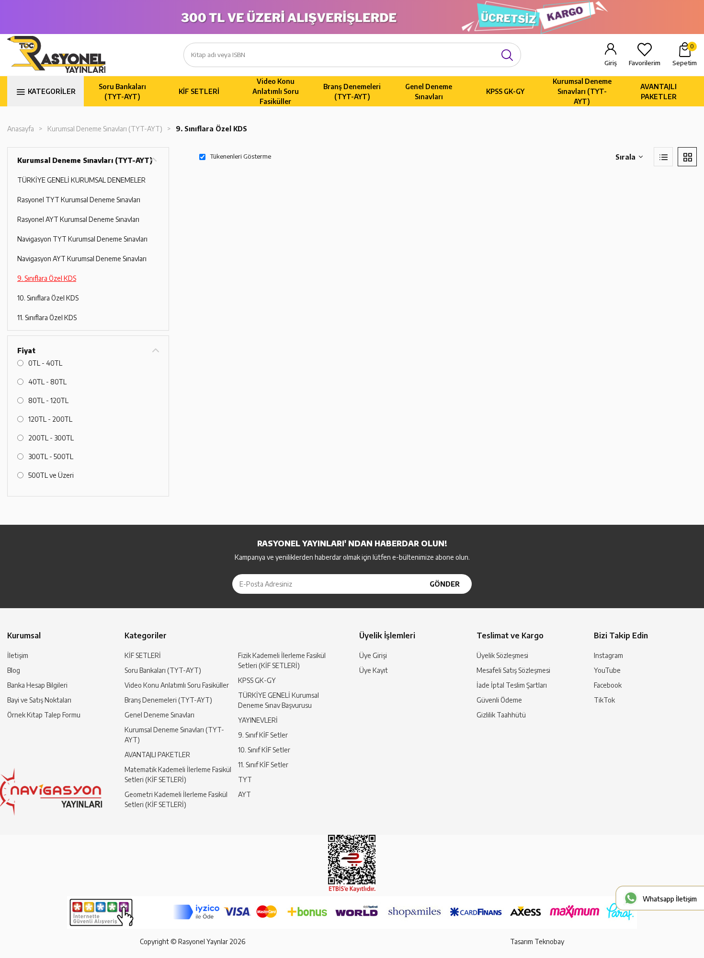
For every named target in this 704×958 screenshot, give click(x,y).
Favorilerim (644, 63)
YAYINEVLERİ (258, 720)
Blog (13, 670)
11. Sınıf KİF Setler (263, 765)
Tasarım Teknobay (537, 941)
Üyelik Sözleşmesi (502, 655)
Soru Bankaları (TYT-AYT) (122, 91)
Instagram (608, 655)
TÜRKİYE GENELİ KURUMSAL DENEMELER (81, 180)
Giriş (610, 63)
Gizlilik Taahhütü (501, 715)
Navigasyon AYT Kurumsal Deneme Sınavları (82, 258)
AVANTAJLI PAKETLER (658, 91)
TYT (245, 779)
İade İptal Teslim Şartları (512, 685)
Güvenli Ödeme (499, 700)
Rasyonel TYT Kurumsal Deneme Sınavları (78, 200)
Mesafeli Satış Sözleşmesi (513, 670)
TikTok (604, 700)
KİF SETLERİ (199, 91)
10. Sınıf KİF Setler (264, 750)
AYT (244, 794)
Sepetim (684, 55)
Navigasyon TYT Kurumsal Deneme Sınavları (82, 239)
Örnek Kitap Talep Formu (43, 715)
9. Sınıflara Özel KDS (211, 129)
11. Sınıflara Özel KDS (47, 317)
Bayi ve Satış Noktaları (39, 700)
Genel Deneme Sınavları (428, 91)
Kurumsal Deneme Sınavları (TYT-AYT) (582, 91)
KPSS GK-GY (505, 91)
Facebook (608, 685)
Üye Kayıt (373, 670)
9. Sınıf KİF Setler (263, 735)
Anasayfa (20, 129)
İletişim (17, 655)
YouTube (607, 670)
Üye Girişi (373, 655)
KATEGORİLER (52, 91)
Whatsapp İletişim (670, 899)
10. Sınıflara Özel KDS (48, 298)
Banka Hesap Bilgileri (37, 685)
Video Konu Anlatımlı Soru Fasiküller (275, 91)
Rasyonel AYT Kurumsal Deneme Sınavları (78, 219)
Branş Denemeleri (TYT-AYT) (352, 91)
